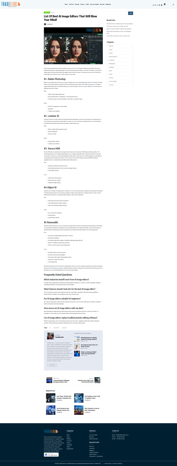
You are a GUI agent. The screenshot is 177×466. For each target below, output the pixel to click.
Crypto (87, 4)
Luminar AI (64, 327)
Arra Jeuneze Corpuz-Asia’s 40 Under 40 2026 (89, 345)
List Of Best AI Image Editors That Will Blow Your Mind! (70, 17)
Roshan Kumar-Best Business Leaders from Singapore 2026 (119, 32)
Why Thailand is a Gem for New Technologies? (92, 409)
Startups (77, 4)
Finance (82, 4)
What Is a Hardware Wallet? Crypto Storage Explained (89, 352)
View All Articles (52, 365)
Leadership (111, 60)
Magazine (108, 4)
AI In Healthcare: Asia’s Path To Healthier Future (92, 397)
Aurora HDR (56, 327)
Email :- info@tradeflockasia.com (120, 435)
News (66, 4)
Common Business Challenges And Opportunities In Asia (61, 381)
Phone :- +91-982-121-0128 (118, 437)
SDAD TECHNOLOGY (95, 463)
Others (110, 74)
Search (130, 13)
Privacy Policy (108, 463)
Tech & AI (71, 4)
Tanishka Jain (50, 24)
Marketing (111, 67)
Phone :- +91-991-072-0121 (118, 438)
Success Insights (94, 4)
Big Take (102, 4)
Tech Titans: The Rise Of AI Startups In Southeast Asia (63, 397)
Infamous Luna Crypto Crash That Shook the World (85, 381)
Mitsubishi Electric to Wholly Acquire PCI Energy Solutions (89, 338)
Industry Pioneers (113, 56)
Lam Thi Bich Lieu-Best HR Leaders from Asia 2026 (118, 36)
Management (112, 63)
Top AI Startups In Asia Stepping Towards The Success (62, 409)
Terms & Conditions (117, 463)
